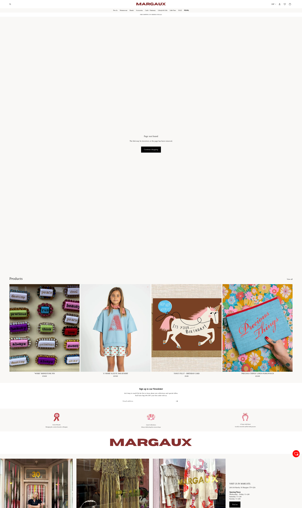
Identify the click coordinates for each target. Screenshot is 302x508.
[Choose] (76, 368)
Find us (235, 504)
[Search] (10, 4)
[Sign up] (176, 401)
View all (290, 279)
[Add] (218, 368)
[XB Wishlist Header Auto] (284, 3)
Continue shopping (151, 149)
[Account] (279, 4)
